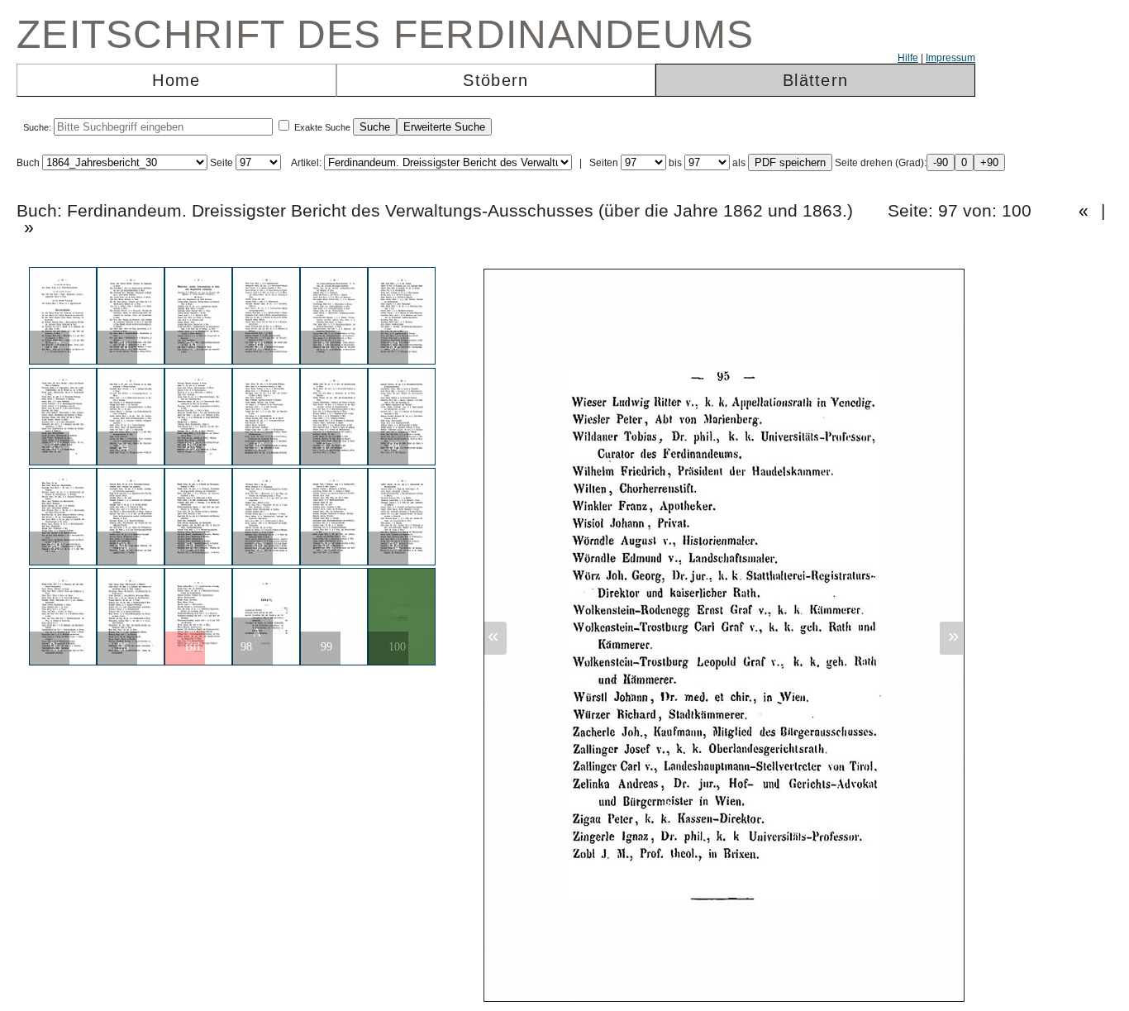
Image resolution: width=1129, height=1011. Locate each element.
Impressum (950, 58)
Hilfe (908, 58)
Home (176, 80)
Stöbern (495, 80)
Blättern (815, 80)
